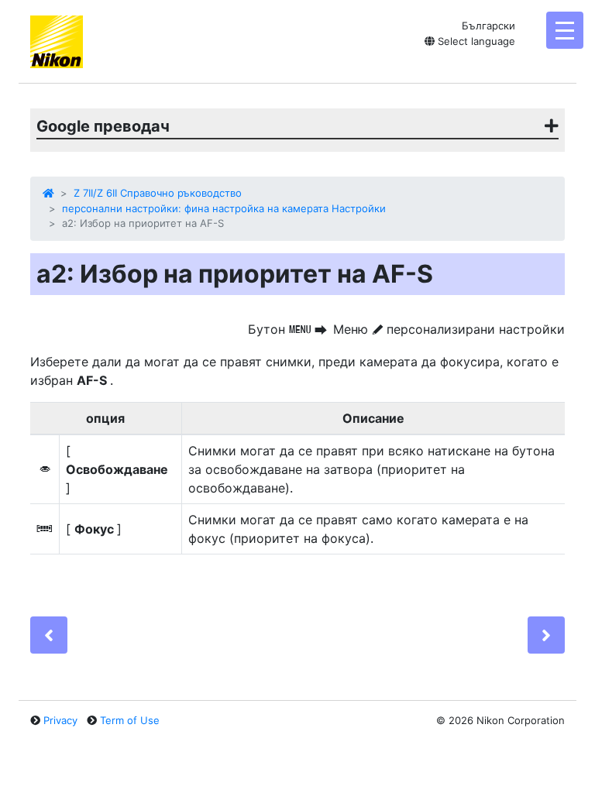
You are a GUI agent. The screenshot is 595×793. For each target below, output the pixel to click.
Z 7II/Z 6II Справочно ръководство (158, 193)
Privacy (60, 720)
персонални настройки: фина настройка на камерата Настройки (224, 208)
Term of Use (130, 720)
